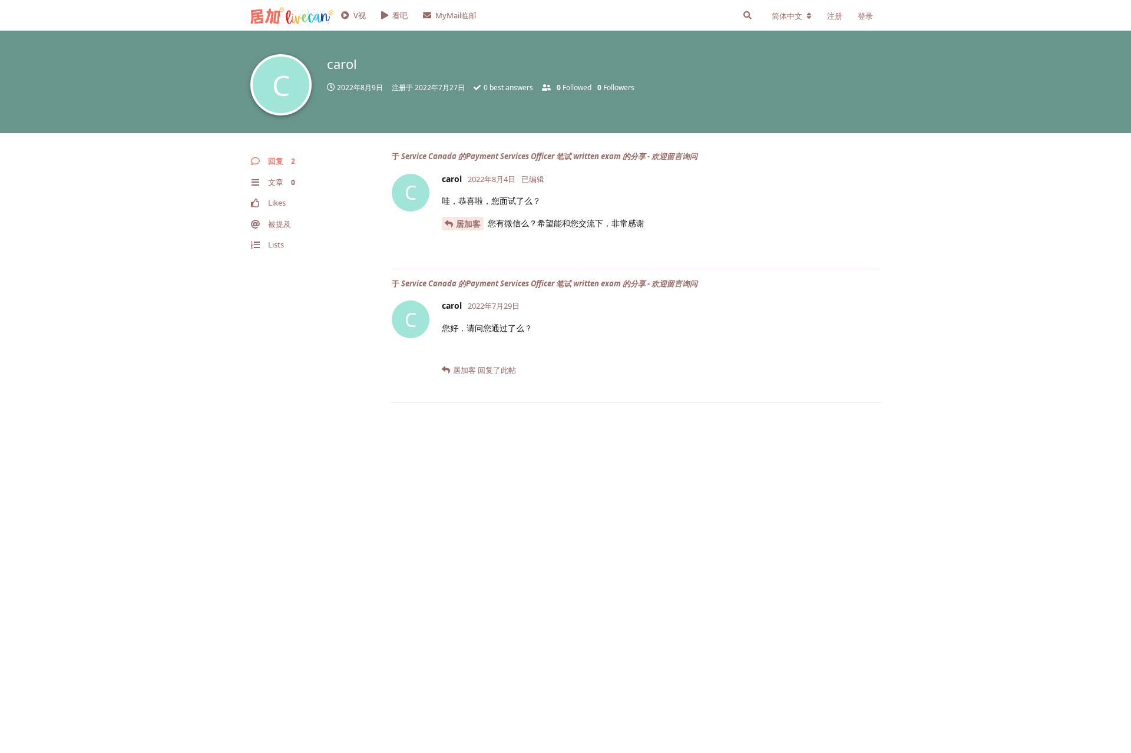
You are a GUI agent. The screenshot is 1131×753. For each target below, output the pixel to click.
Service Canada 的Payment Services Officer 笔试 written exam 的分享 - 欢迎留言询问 (549, 156)
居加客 (468, 223)
